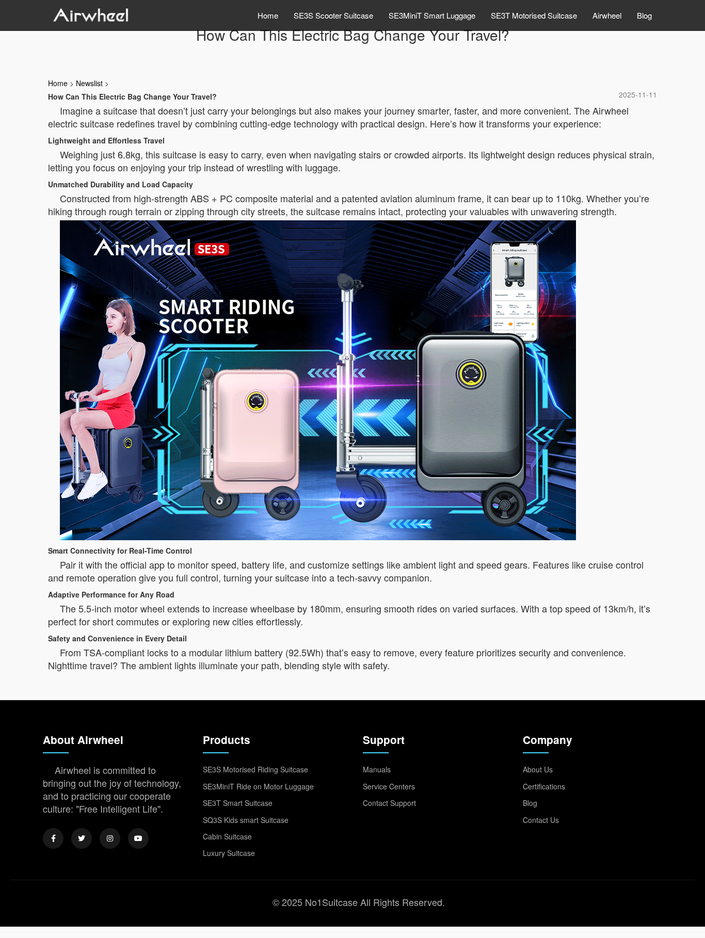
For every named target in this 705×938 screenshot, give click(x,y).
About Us (538, 769)
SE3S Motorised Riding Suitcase (255, 769)
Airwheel (606, 15)
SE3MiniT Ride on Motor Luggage (258, 786)
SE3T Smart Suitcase (238, 803)
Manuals (377, 769)
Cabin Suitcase (227, 836)
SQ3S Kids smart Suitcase (246, 820)
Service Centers (389, 786)
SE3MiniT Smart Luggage (432, 15)
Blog (644, 15)
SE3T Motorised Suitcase (534, 15)
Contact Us (541, 820)
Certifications (544, 786)
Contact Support (389, 803)
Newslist (89, 83)
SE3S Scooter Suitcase (333, 15)
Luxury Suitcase (229, 853)
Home (268, 15)
